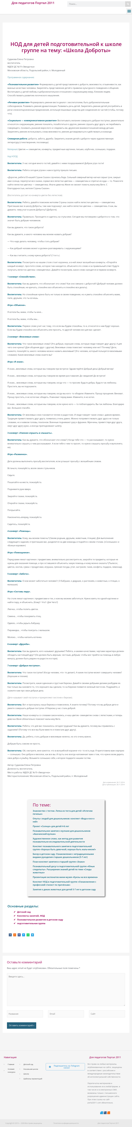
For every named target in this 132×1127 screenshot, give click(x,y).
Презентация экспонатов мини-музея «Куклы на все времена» (65, 877)
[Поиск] (128, 4)
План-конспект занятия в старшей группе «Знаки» (59, 861)
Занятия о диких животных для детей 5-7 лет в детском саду (64, 889)
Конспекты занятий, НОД (31, 915)
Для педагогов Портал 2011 (33, 3)
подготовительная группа (31, 923)
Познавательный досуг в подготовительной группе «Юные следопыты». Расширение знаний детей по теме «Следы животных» (64, 869)
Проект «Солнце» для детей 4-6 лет (51, 826)
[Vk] (105, 1112)
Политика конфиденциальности (66, 1123)
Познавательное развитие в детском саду (40, 919)
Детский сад (24, 912)
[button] (129, 11)
